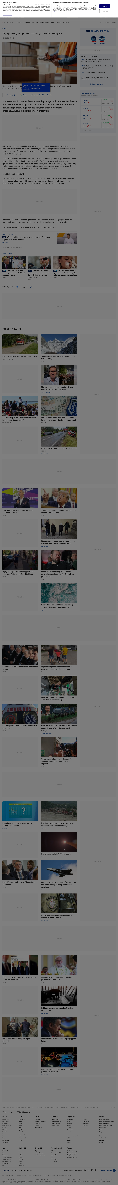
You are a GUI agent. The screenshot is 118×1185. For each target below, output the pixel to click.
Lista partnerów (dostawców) (59, 11)
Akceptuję (105, 6)
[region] (59, 9)
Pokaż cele (105, 11)
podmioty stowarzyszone (29, 4)
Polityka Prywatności (7, 14)
